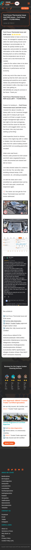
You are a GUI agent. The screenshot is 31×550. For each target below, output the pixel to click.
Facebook (5, 514)
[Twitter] (12, 470)
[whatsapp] (7, 8)
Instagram (5, 522)
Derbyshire (5, 483)
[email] (3, 8)
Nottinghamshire (7, 493)
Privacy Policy (6, 538)
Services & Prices (7, 531)
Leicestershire (6, 486)
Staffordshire (6, 500)
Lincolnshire (5, 488)
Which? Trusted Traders (13, 323)
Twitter (4, 519)
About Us (4, 528)
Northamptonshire (7, 491)
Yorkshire (4, 507)
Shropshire (5, 498)
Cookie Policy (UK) (8, 541)
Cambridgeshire (7, 481)
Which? (5, 409)
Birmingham (5, 479)
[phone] (10, 8)
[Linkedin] (22, 470)
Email (3, 517)
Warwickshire (6, 503)
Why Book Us (6, 533)
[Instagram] (15, 470)
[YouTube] (19, 470)
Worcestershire (6, 505)
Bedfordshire (6, 476)
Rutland (4, 495)
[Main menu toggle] (28, 3)
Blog (3, 536)
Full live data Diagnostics (13, 321)
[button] (25, 8)
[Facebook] (8, 470)
